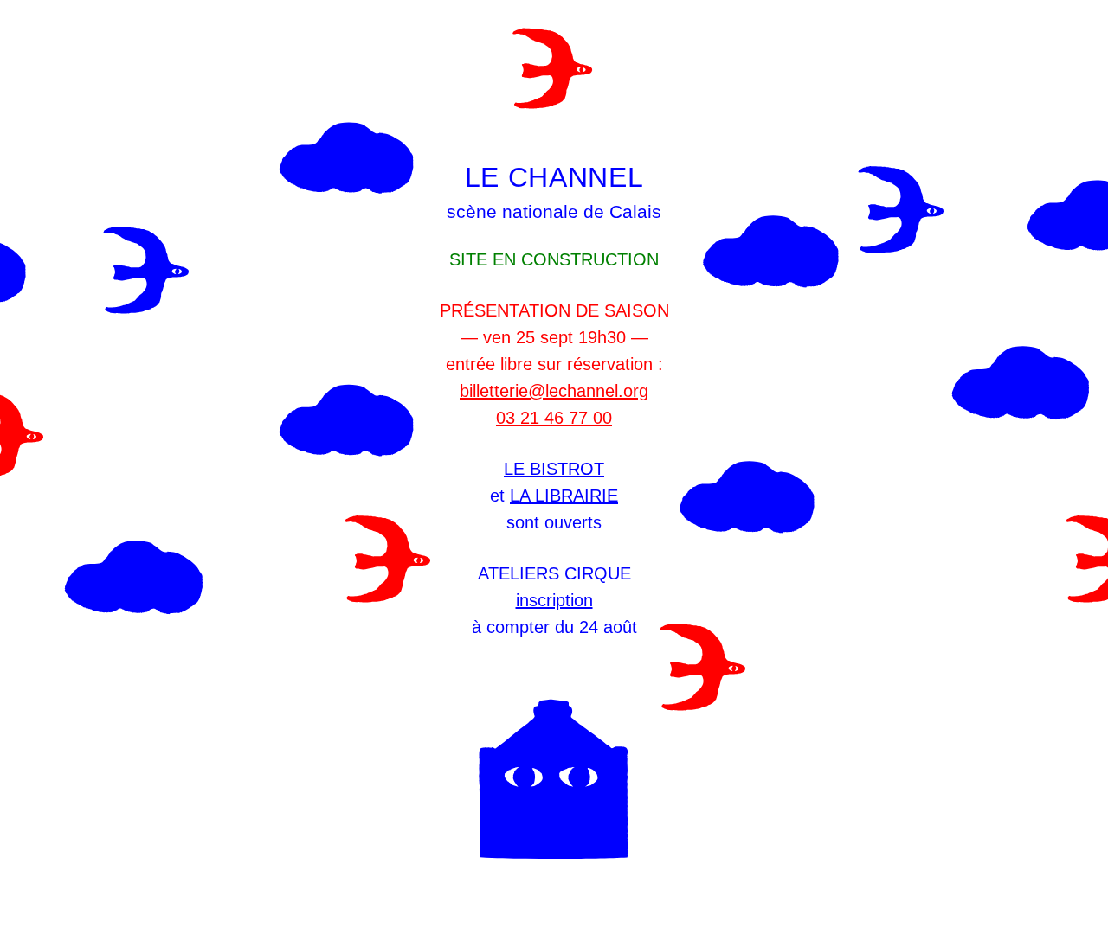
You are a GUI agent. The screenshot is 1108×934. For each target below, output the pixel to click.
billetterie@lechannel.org (554, 390)
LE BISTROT (554, 468)
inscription (554, 600)
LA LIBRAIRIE (564, 495)
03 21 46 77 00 (554, 417)
